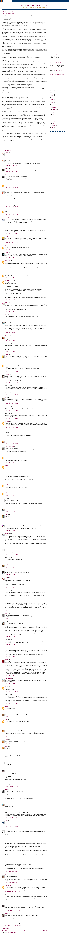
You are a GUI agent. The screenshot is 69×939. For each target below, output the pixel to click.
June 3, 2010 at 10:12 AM (11, 360)
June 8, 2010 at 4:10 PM (11, 743)
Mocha (6, 769)
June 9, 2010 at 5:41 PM (11, 766)
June (53, 114)
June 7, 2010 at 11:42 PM (11, 691)
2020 (52, 90)
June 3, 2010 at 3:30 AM (11, 249)
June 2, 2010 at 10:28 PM (11, 155)
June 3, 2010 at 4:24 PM (11, 495)
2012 (52, 100)
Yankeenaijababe (8, 363)
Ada (6, 209)
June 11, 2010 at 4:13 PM (11, 786)
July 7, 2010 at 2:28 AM (11, 882)
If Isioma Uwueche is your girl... (58, 116)
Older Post (45, 930)
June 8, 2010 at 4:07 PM (11, 736)
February (54, 123)
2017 (52, 92)
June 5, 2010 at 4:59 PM (11, 644)
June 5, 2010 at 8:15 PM (11, 675)
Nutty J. (6, 514)
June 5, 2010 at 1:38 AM (11, 587)
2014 (52, 97)
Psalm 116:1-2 (59, 67)
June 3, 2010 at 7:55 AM (11, 299)
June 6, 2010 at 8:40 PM (11, 683)
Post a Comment (5, 928)
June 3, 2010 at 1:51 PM (11, 453)
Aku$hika (7, 184)
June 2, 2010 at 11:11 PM (11, 187)
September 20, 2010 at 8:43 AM (13, 891)
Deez (6, 314)
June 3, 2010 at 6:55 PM (11, 504)
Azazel (6, 613)
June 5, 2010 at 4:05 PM (11, 636)
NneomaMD (7, 440)
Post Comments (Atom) (12, 932)
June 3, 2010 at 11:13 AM (11, 403)
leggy (6, 492)
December (54, 105)
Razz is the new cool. (34, 5)
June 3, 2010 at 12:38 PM (11, 443)
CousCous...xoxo (8, 885)
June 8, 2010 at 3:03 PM (11, 709)
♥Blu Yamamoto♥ (8, 678)
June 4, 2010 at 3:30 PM (11, 567)
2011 (52, 102)
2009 (52, 127)
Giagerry (6, 168)
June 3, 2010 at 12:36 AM (11, 233)
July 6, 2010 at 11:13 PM (11, 871)
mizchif (6, 577)
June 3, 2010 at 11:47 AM (11, 427)
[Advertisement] (55, 30)
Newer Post (4, 930)
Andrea (6, 706)
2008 (52, 129)
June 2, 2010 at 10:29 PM (11, 165)
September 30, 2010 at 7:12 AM (13, 901)
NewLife (6, 659)
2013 (52, 99)
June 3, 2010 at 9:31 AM (11, 340)
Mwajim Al (7, 217)
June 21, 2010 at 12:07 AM (11, 836)
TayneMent (7, 456)
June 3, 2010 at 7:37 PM (11, 511)
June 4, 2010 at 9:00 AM (11, 530)
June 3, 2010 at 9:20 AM (11, 332)
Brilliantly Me (7, 507)
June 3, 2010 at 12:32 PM (11, 437)
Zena (6, 820)
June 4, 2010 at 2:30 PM (11, 561)
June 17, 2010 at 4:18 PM (11, 826)
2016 (52, 94)
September (54, 109)
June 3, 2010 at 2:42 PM (11, 468)
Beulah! (6, 302)
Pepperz (6, 913)
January (54, 125)
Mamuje (6, 564)
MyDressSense (8, 761)
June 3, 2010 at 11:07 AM (11, 382)
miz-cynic (7, 252)
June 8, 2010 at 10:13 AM (11, 703)
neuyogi (6, 484)
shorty (6, 273)
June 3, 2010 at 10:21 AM (11, 371)
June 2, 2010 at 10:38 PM (11, 181)
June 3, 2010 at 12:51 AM (11, 242)
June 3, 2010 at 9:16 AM (11, 317)
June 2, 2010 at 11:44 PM (11, 214)
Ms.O (6, 397)
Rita (6, 874)
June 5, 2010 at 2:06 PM (11, 618)
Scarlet (6, 465)
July (53, 112)
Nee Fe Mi (7, 354)
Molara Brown (7, 260)
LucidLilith (7, 533)
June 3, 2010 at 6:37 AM (11, 277)
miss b (6, 713)
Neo (6, 570)
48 (5, 621)
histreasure (7, 523)
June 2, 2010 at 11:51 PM (11, 224)
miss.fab (6, 152)
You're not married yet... (57, 117)
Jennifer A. (7, 374)
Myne (6, 719)
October (54, 107)
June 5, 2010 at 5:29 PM (11, 656)
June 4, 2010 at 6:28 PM (11, 574)
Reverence (7, 335)
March (53, 121)
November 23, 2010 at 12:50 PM (13, 910)
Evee (6, 320)
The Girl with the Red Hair (10, 548)
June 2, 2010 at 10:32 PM (11, 171)
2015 (52, 95)
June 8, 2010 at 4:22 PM (11, 758)
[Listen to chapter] (62, 67)
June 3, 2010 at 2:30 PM (11, 462)
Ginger (6, 728)
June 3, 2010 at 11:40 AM (11, 418)
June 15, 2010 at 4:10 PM (11, 800)
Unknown (7, 421)
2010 (52, 104)
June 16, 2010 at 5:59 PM (11, 817)
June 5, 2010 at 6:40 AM (11, 597)
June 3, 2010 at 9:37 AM (11, 351)
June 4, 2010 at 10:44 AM (11, 545)
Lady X (6, 236)
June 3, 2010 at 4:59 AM (11, 270)
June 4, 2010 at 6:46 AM (11, 520)
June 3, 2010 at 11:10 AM (11, 394)
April (53, 119)
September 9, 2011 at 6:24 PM (13, 925)
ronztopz (6, 686)
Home (25, 930)
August (54, 111)
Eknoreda (7, 904)
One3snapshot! (8, 829)
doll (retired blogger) (9, 280)
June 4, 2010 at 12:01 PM (11, 554)
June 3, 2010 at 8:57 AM (11, 311)
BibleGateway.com (58, 70)
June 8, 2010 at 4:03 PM (11, 725)
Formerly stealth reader (9, 446)
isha (6, 803)
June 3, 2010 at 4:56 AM (11, 257)
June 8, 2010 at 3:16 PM (11, 716)
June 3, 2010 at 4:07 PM (11, 489)
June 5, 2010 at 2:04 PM (11, 610)
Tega (6, 498)
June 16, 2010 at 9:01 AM (11, 808)
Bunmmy (7, 245)
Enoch (6, 789)
